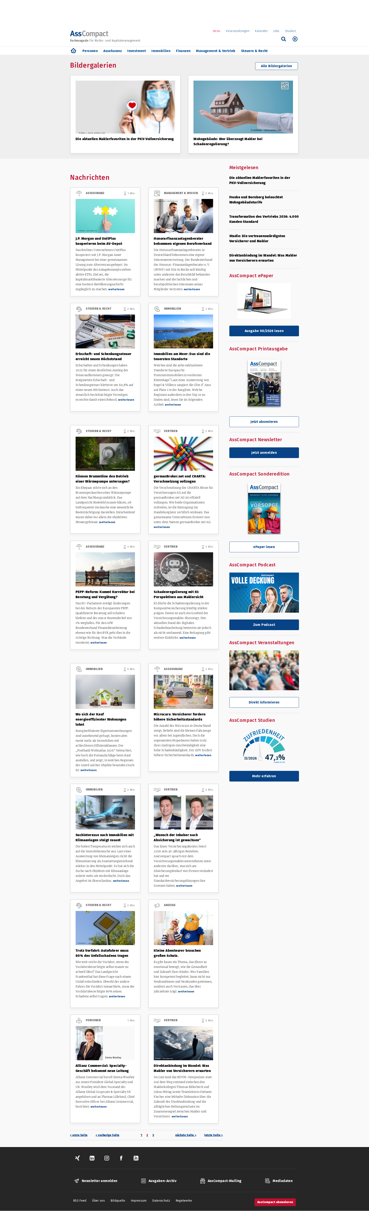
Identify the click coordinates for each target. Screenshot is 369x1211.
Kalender (261, 31)
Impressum (139, 1200)
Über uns (98, 1200)
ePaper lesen (264, 547)
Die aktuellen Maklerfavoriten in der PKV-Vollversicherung (125, 139)
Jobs (276, 31)
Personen (90, 51)
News (216, 31)
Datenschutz (161, 1200)
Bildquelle (118, 1200)
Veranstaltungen (237, 31)
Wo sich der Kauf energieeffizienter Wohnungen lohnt (101, 719)
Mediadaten (283, 1181)
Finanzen (183, 51)
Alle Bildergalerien (276, 66)
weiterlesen (116, 289)
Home (73, 51)
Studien (290, 31)
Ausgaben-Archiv (162, 1181)
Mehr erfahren (264, 776)
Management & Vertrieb (215, 51)
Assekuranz (112, 51)
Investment (136, 51)
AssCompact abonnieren (275, 1202)
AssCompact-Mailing (225, 1181)
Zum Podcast (264, 625)
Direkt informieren (264, 702)
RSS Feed (79, 1200)
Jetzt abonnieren (264, 422)
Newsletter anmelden (99, 1181)
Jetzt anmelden (264, 453)
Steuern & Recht (254, 51)
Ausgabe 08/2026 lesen (264, 331)
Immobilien (160, 51)
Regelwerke (184, 1200)
